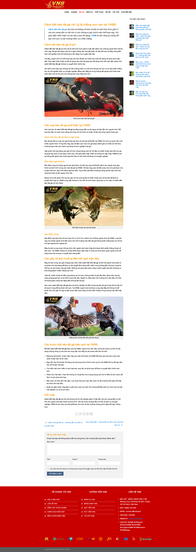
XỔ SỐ (108, 12)
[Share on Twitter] (80, 414)
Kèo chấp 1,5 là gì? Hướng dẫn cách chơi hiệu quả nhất (143, 74)
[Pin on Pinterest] (87, 414)
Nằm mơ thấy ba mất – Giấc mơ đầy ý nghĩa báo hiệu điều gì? (143, 37)
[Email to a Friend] (84, 414)
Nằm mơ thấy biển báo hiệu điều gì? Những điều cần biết (143, 27)
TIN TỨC (115, 12)
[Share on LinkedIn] (91, 414)
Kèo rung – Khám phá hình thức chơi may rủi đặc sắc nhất (143, 65)
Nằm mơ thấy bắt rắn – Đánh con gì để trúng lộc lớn (143, 46)
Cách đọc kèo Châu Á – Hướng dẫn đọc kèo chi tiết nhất (143, 55)
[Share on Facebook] (76, 414)
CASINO (74, 12)
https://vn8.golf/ (135, 519)
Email (75, 459)
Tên (49, 459)
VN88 (66, 12)
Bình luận (51, 442)
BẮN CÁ (89, 12)
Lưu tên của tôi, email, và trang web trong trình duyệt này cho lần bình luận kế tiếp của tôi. (83, 469)
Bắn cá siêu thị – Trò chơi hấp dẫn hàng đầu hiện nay (143, 94)
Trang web (102, 459)
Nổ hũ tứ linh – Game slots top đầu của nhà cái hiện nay (143, 84)
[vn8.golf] (54, 4)
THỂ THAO (99, 12)
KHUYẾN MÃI (126, 12)
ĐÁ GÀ (82, 12)
